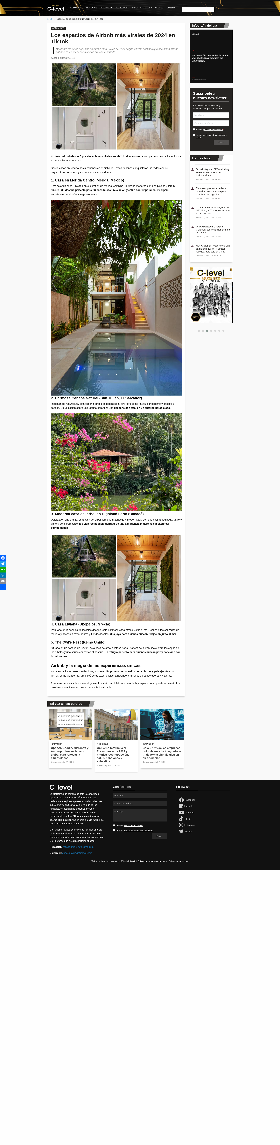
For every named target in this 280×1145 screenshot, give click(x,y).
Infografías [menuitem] (139, 8)
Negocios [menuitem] (91, 8)
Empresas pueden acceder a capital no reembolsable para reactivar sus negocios (211, 191)
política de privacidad (213, 129)
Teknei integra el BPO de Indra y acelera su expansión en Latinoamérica (212, 172)
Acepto (209, 129)
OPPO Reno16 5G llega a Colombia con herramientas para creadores (213, 229)
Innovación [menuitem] (106, 8)
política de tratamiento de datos (138, 830)
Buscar (185, 5)
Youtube (190, 812)
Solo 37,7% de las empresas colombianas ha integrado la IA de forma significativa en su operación (162, 753)
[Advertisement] (87, 913)
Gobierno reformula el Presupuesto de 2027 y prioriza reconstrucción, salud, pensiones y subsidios (113, 754)
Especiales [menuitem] (122, 8)
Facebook (190, 800)
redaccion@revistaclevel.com (78, 847)
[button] (199, 331)
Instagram (189, 825)
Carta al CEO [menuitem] (156, 8)
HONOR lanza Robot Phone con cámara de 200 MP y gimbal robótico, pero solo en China (213, 248)
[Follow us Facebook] (182, 800)
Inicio (49, 19)
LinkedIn (188, 806)
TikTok (187, 819)
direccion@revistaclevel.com (77, 853)
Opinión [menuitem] (171, 8)
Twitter (188, 831)
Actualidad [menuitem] (76, 8)
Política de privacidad (179, 861)
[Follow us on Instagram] (181, 825)
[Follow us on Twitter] (182, 831)
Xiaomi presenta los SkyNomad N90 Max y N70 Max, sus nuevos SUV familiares (213, 210)
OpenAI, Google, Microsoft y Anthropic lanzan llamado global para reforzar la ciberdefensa (70, 753)
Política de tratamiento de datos (152, 861)
